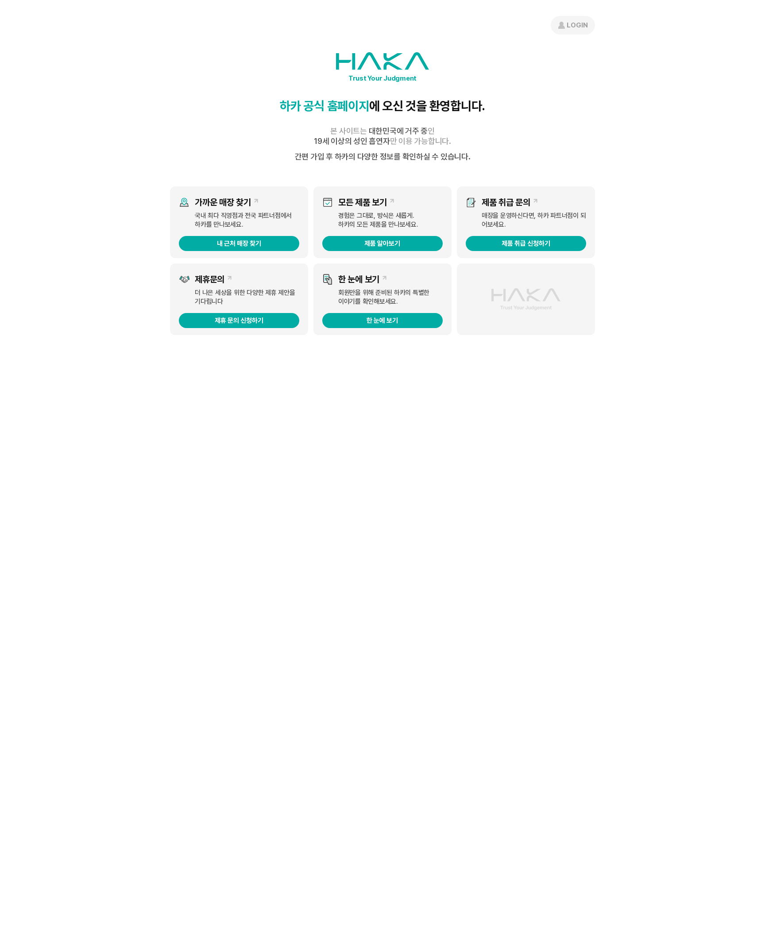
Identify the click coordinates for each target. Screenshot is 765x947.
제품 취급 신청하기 (526, 243)
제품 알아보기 (382, 243)
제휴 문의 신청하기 (239, 321)
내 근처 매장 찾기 (239, 243)
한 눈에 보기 (382, 321)
